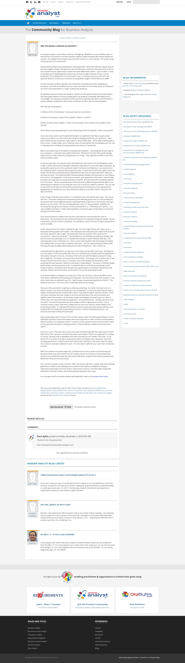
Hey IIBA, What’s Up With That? (56, 504)
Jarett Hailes (32, 484)
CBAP (126, 304)
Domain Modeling (130, 221)
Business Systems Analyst (37, 641)
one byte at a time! (137, 607)
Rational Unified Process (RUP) (135, 276)
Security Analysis (130, 233)
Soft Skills (127, 243)
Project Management (132, 202)
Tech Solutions (137, 604)
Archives (75, 38)
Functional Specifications (133, 183)
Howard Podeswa (32, 514)
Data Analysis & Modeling (133, 198)
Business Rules (129, 193)
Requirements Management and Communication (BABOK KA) (135, 151)
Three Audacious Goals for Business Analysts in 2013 (68, 475)
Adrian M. (32, 543)
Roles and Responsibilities (133, 318)
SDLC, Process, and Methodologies (137, 262)
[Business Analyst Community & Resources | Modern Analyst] (43, 13)
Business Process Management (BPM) (138, 127)
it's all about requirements (48, 607)
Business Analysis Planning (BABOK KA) (138, 122)
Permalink (55, 395)
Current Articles (65, 38)
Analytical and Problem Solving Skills (78, 393)
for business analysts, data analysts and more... (92, 607)
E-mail (64, 395)
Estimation (128, 247)
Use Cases (128, 179)
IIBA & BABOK (129, 299)
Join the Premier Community (92, 604)
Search (82, 38)
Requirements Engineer (36, 638)
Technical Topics (130, 314)
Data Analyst (32, 648)
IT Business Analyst (35, 635)
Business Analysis (58, 393)
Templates (69, 2)
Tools (126, 323)
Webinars (66, 23)
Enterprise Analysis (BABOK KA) (135, 141)
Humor (60, 2)
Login (128, 2)
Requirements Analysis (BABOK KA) (54, 390)
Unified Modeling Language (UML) (137, 164)
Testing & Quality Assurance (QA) (136, 207)
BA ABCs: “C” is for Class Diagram (57, 534)
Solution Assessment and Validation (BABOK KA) (86, 390)
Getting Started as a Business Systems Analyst (141, 295)
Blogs (53, 2)
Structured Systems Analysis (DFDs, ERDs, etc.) (141, 266)
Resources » (54, 23)
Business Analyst (34, 628)
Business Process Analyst (37, 631)
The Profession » (39, 23)
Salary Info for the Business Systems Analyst (140, 290)
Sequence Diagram (131, 188)
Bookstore (99, 635)
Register (119, 2)
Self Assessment (101, 645)
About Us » (77, 23)
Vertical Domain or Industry (134, 309)
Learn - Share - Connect (48, 604)
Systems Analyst (34, 645)
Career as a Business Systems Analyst (138, 285)
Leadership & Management (134, 252)
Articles (45, 2)
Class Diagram (129, 174)
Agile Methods (129, 271)
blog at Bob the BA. (101, 376)
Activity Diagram (130, 169)
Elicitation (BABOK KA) (97, 388)
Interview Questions (83, 2)
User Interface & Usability (102, 393)
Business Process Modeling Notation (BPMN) (141, 131)
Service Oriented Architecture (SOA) (137, 281)
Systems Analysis (130, 212)
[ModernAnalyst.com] (92, 595)
